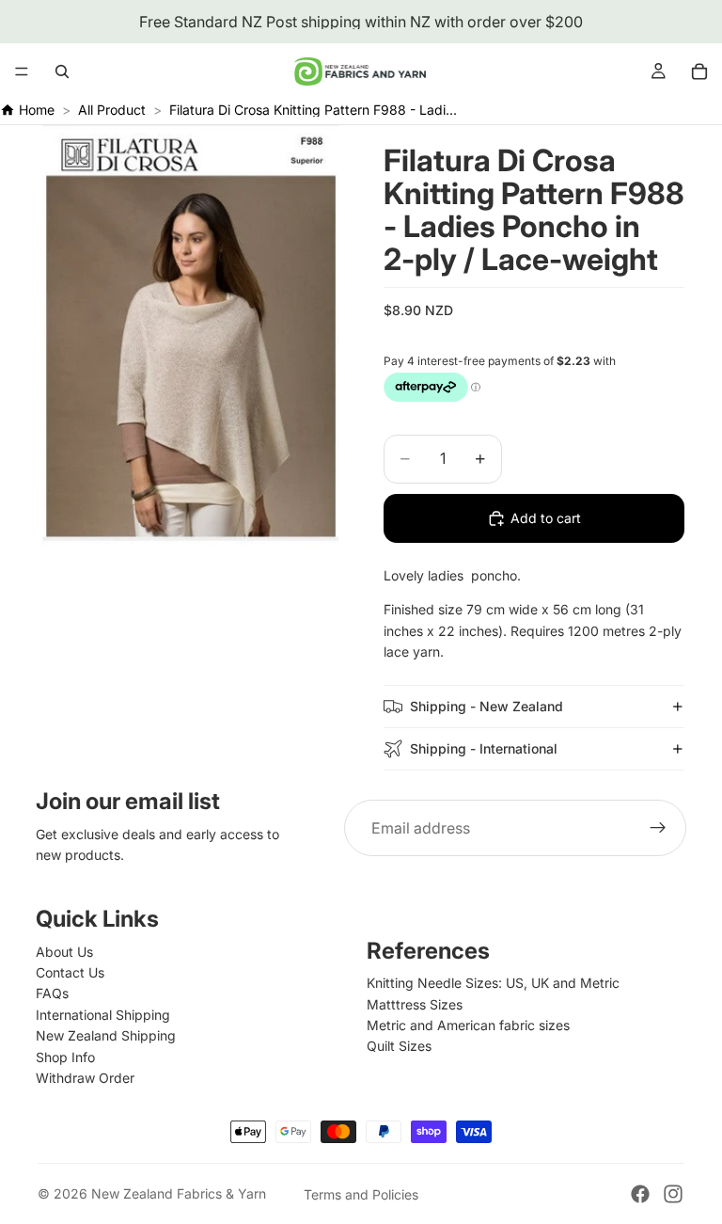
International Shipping (103, 1015)
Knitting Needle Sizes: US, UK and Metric (493, 983)
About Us (64, 952)
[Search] (62, 71)
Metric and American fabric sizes (468, 1025)
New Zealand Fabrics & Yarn (178, 1193)
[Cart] (699, 71)
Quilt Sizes (399, 1046)
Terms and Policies (361, 1194)
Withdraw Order (85, 1078)
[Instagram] (673, 1194)
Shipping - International (483, 748)
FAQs (52, 993)
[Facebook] (640, 1194)
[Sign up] (658, 828)
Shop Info (65, 1057)
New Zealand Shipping (106, 1035)
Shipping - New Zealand (486, 706)
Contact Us (70, 972)
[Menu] (21, 71)
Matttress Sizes (415, 1004)
